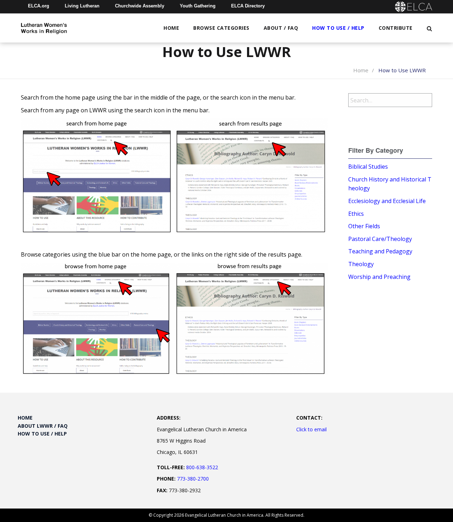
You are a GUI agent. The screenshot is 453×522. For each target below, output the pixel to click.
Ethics (356, 214)
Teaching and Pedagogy (380, 251)
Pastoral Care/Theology (380, 239)
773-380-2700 (193, 478)
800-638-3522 (202, 467)
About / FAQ (281, 27)
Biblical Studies (368, 166)
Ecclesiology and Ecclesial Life (387, 201)
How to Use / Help (338, 27)
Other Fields (364, 226)
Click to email (311, 429)
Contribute (396, 27)
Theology (361, 264)
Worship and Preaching (379, 277)
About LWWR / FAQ (43, 425)
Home (171, 27)
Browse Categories (221, 27)
